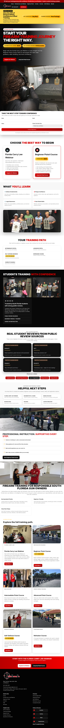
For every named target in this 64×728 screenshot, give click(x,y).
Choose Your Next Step (37, 123)
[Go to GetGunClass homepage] (32, 676)
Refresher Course (37, 701)
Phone (3, 123)
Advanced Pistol (36, 697)
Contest (36, 3)
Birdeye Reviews (44, 377)
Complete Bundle (36, 702)
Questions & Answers (8, 716)
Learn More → (8, 564)
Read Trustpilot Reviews (38, 724)
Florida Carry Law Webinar (20, 3)
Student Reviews (7, 715)
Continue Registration (32, 129)
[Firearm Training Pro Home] (7, 6)
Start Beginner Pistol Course (11, 457)
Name (3, 118)
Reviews (5, 704)
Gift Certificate (6, 709)
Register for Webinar (10, 59)
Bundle (52, 3)
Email (33, 118)
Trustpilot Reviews (10, 377)
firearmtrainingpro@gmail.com (10, 687)
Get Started (23, 6)
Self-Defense (47, 3)
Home (12, 3)
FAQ (4, 702)
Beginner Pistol (30, 3)
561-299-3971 (15, 6)
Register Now (6, 713)
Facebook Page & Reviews (21, 377)
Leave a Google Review (34, 377)
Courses (41, 3)
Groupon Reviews (54, 377)
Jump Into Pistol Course (24, 59)
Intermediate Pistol (37, 695)
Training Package (7, 711)
